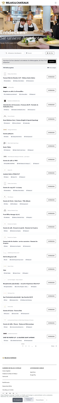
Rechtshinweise (5, 382)
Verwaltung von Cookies (7, 390)
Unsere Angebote (6, 371)
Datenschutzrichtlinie (7, 386)
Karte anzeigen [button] (52, 67)
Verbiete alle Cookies (28, 399)
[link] (51, 76)
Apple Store (32, 372)
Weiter (52, 346)
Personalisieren (40, 400)
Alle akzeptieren (17, 400)
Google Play (33, 375)
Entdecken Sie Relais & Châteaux (9, 373)
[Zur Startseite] (15, 2)
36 (35, 346)
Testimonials (5, 376)
